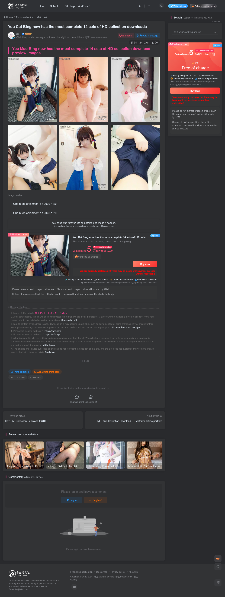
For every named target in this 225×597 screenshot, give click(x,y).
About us (133, 571)
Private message (149, 35)
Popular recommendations (185, 144)
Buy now (145, 264)
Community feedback (123, 279)
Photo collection (25, 17)
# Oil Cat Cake (18, 377)
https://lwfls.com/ (53, 330)
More (217, 21)
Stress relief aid (69, 320)
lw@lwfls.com (48, 345)
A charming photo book (48, 371)
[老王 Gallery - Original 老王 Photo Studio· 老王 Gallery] (20, 573)
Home (9, 17)
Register (97, 500)
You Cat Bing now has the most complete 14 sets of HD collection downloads (77, 26)
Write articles (179, 5)
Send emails (102, 279)
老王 (18, 33)
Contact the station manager (126, 327)
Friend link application (81, 571)
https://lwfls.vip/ (52, 334)
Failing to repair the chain (80, 279)
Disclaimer (50, 352)
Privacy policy (118, 571)
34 (135, 42)
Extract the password (147, 279)
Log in (73, 500)
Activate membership (205, 5)
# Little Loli (35, 377)
